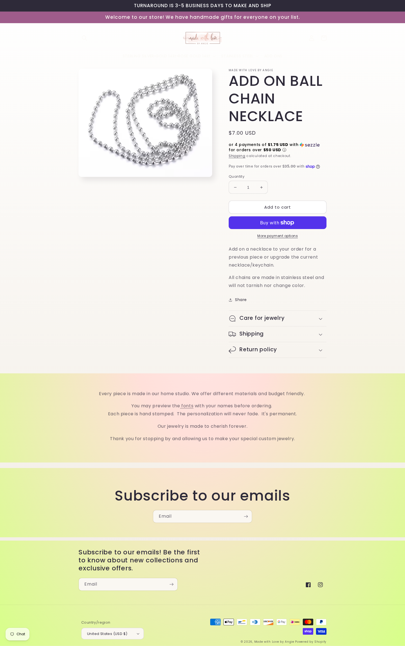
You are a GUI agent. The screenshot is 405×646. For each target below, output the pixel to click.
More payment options (277, 235)
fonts (187, 406)
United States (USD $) (107, 633)
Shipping (237, 155)
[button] (85, 38)
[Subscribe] (246, 516)
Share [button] (241, 299)
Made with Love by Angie (274, 642)
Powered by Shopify (310, 642)
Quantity (236, 176)
